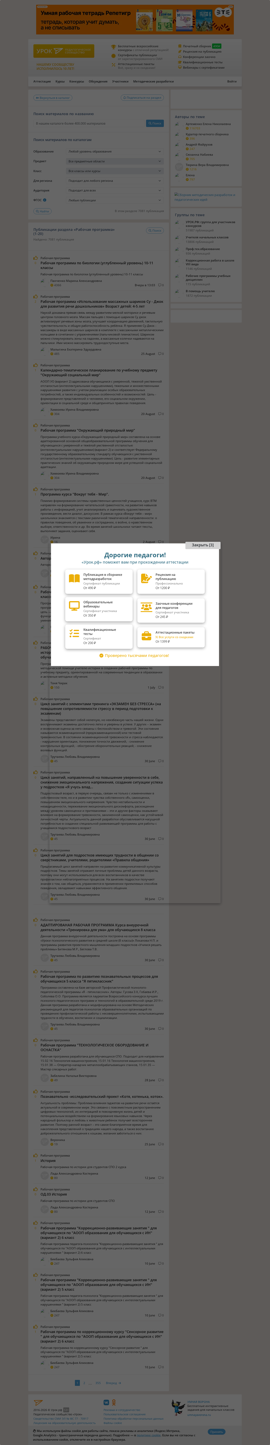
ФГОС (37, 200)
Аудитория (41, 190)
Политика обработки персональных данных (133, 1418)
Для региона (42, 181)
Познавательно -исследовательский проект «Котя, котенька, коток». (102, 1096)
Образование (43, 151)
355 (98, 1383)
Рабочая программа (55, 258)
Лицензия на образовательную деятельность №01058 (64, 1425)
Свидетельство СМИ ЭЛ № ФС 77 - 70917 (60, 1418)
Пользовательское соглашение (125, 1414)
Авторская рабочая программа (68, 558)
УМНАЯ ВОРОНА (198, 1402)
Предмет (39, 161)
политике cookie (149, 1435)
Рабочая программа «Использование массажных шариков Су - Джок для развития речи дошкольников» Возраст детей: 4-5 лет (102, 304)
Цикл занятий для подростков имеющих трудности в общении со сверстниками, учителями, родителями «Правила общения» (100, 857)
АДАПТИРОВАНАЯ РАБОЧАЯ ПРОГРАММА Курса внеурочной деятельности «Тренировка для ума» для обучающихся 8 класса (98, 927)
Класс (37, 171)
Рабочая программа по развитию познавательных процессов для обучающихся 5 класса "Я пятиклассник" (99, 979)
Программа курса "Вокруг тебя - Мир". (75, 494)
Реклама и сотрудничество (122, 1410)
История (48, 1160)
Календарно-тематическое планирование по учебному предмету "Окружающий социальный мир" (99, 372)
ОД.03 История (54, 1194)
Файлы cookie (113, 1423)
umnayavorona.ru (199, 1415)
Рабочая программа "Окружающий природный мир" (88, 430)
